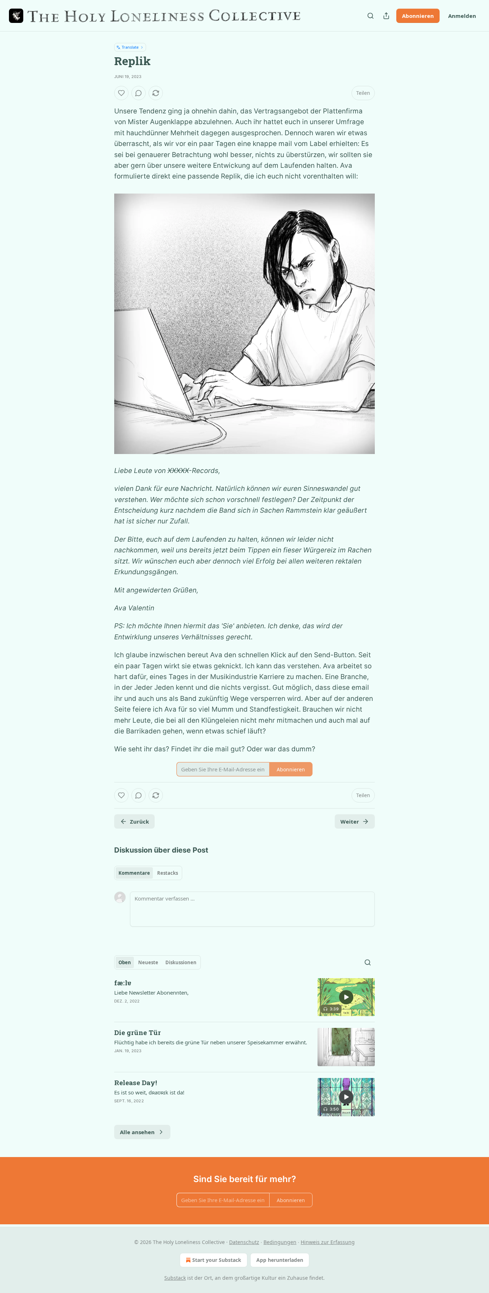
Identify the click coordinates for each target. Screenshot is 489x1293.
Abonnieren (418, 15)
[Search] (370, 16)
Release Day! (135, 1082)
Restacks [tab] (167, 873)
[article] (244, 997)
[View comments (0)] (138, 93)
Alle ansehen (137, 1132)
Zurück (139, 821)
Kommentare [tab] (134, 873)
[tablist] (148, 873)
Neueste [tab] (148, 962)
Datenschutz (244, 1242)
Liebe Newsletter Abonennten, (151, 992)
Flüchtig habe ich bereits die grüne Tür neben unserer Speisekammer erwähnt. (210, 1042)
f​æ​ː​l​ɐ (122, 982)
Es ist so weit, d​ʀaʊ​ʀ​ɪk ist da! (149, 1092)
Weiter (349, 821)
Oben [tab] (124, 962)
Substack (175, 1277)
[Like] (121, 93)
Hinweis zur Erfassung (328, 1242)
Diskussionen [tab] (181, 962)
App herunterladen (279, 1260)
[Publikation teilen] (386, 16)
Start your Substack (216, 1260)
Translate (130, 47)
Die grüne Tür (137, 1032)
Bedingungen (279, 1242)
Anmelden (462, 15)
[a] (346, 997)
